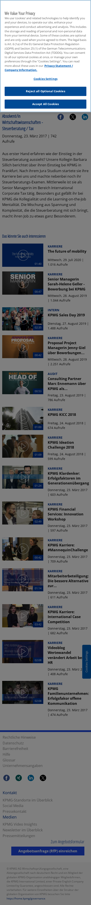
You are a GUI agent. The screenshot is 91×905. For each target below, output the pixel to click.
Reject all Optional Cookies (45, 91)
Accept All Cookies (45, 104)
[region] (45, 56)
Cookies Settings (45, 79)
